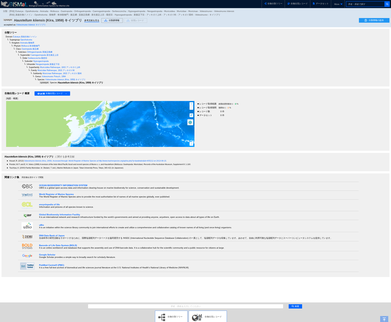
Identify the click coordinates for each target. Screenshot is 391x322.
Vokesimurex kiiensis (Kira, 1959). (38, 161)
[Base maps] (190, 122)
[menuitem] (337, 4)
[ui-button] (386, 4)
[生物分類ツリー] (171, 312)
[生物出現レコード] (208, 312)
